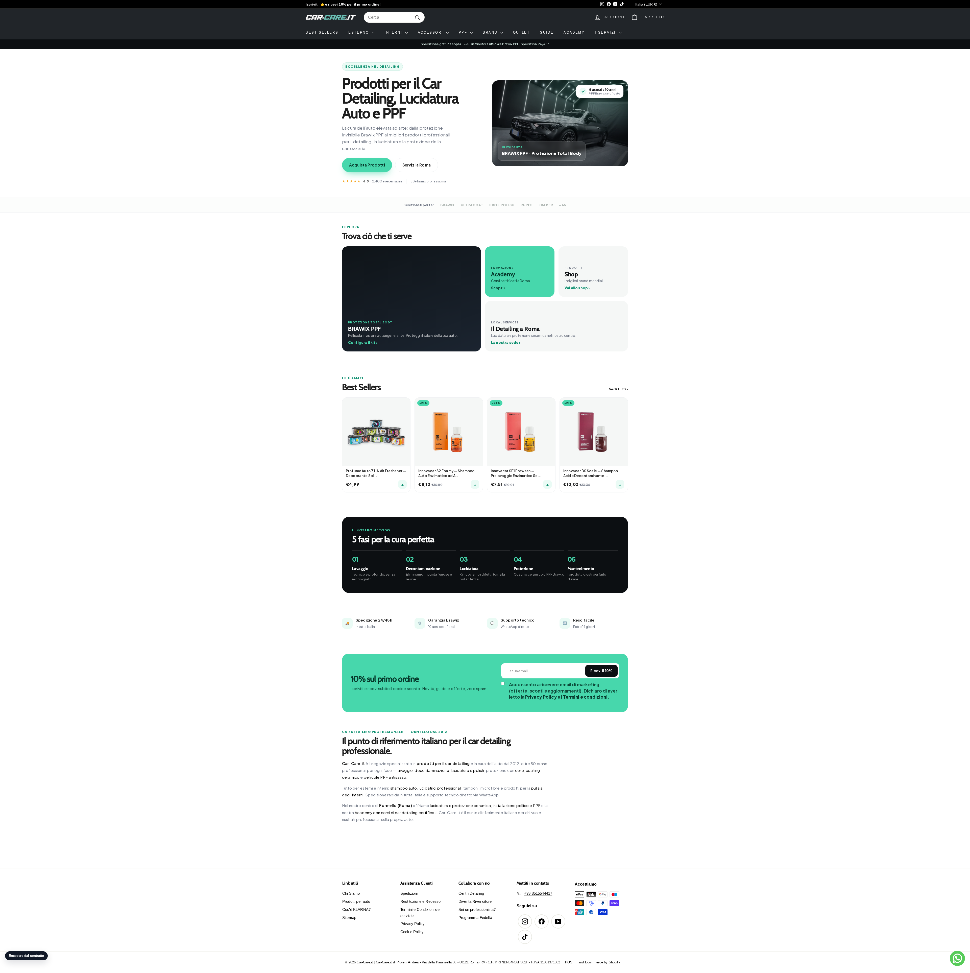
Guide (546, 32)
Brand (491, 32)
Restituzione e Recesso (420, 901)
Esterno (359, 32)
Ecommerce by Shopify (602, 962)
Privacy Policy (540, 697)
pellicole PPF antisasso (385, 777)
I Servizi (606, 32)
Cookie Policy (412, 932)
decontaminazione (432, 770)
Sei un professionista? (477, 909)
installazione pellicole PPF (516, 805)
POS (568, 962)
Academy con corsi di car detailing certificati (396, 812)
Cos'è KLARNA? (356, 909)
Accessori (431, 32)
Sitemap (349, 917)
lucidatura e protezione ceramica (460, 805)
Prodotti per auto (356, 901)
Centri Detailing (471, 893)
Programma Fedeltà (475, 917)
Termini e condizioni (585, 697)
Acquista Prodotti (367, 164)
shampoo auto (403, 788)
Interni (394, 32)
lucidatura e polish (467, 770)
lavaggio (405, 770)
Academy (574, 32)
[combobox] (394, 17)
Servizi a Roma (416, 164)
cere (519, 770)
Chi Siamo (351, 893)
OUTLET (521, 32)
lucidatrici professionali (440, 788)
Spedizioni (409, 893)
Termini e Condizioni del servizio (420, 912)
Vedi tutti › (618, 389)
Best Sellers (322, 32)
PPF (464, 32)
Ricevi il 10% (601, 671)
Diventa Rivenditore (475, 901)
